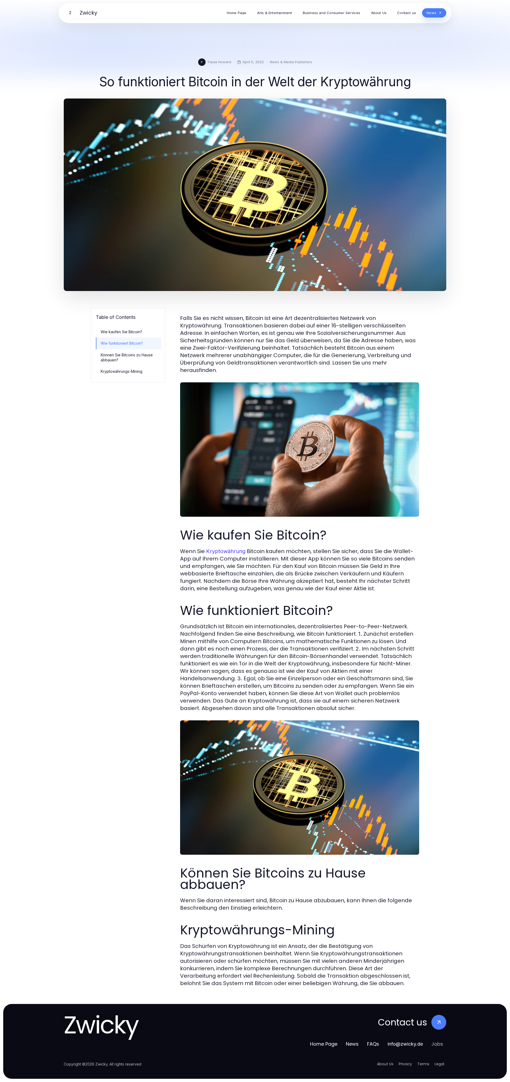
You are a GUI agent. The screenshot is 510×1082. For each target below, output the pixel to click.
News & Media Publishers (291, 62)
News (352, 1044)
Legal (439, 1064)
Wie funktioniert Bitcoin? (122, 343)
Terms (423, 1064)
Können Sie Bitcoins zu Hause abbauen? (127, 357)
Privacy (405, 1064)
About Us (385, 1064)
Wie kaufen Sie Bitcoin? (121, 332)
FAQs (373, 1044)
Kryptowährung (225, 551)
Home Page (323, 1044)
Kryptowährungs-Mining (121, 371)
